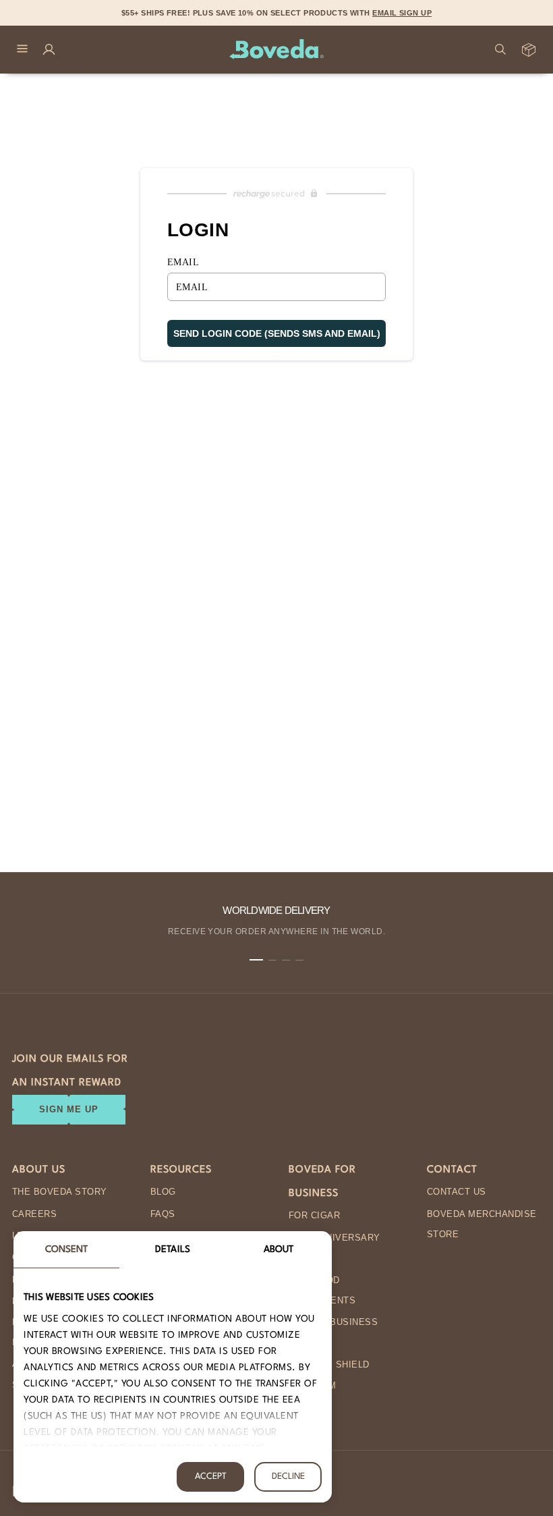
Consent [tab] (66, 1249)
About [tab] (279, 1249)
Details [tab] (172, 1249)
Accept (211, 1476)
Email (183, 262)
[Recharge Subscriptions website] (276, 193)
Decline (288, 1476)
